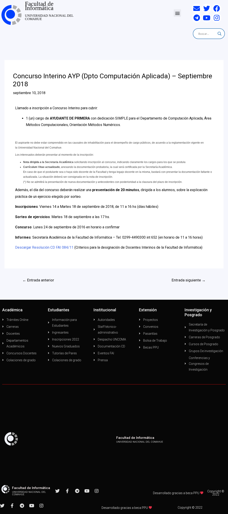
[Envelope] (196, 8)
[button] (177, 13)
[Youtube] (206, 18)
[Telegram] (196, 18)
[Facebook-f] (67, 491)
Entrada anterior (38, 280)
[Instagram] (216, 18)
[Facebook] (216, 8)
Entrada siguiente (189, 280)
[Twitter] (206, 8)
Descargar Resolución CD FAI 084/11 (44, 247)
